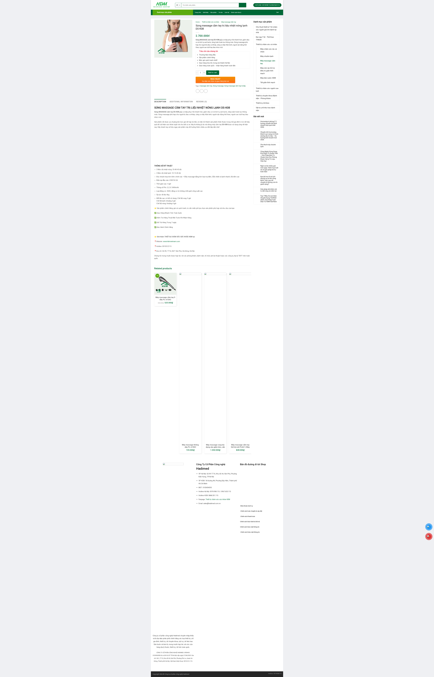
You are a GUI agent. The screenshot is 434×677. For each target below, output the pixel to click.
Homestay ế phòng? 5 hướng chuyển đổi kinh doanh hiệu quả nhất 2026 (268, 124)
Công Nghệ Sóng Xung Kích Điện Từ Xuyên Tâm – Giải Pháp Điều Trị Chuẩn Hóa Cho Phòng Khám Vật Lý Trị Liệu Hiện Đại (269, 156)
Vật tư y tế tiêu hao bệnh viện (265, 109)
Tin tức (221, 12)
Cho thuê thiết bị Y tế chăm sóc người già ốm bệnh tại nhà (266, 29)
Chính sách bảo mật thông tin (249, 527)
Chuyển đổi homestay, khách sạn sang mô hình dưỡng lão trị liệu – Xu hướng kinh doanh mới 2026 (269, 136)
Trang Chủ (198, 12)
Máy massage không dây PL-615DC (190, 446)
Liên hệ (227, 12)
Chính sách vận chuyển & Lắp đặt (251, 511)
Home (198, 22)
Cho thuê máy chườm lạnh (268, 145)
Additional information (181, 102)
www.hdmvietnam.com (171, 241)
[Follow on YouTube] (177, 666)
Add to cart (212, 73)
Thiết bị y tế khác (262, 103)
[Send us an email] (172, 666)
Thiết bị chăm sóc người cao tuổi (267, 89)
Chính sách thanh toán (247, 516)
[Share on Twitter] (202, 91)
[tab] (160, 101)
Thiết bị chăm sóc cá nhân (266, 44)
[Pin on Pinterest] (206, 91)
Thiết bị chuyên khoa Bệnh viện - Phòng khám (266, 97)
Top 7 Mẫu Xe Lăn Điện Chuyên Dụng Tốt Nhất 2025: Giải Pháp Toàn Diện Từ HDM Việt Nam (268, 198)
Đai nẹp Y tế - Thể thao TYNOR (265, 38)
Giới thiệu (205, 12)
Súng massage (218, 86)
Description (160, 102)
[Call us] (175, 666)
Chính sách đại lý (236, 12)
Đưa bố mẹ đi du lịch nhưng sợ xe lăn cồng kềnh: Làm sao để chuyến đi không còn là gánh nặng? (268, 180)
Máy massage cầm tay (267, 62)
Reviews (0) (201, 102)
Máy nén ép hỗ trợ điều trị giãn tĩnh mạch (267, 70)
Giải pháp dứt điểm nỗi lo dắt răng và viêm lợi (268, 190)
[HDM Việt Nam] (162, 5)
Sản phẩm (213, 12)
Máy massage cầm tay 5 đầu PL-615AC (165, 298)
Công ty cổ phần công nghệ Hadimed (177, 674)
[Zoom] (157, 55)
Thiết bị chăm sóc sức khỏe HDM (218, 499)
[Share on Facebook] (197, 91)
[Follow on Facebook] (169, 666)
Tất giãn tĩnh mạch (267, 82)
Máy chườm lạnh (266, 56)
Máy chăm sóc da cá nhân (268, 50)
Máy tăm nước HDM (268, 78)
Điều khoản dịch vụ (246, 506)
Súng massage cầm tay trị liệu (235, 86)
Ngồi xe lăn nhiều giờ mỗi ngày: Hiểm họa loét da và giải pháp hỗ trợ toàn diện (269, 168)
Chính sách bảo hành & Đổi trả (250, 521)
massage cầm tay (205, 86)
